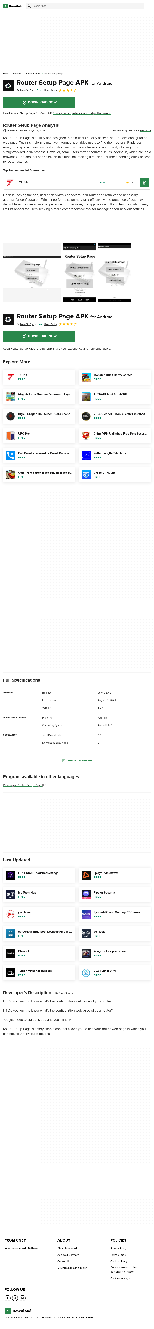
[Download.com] (13, 6)
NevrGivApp (66, 993)
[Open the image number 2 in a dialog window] (114, 272)
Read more (145, 130)
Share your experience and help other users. (82, 113)
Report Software (80, 760)
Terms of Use (118, 1255)
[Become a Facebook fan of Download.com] (8, 1298)
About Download (67, 1248)
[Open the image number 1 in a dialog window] (79, 272)
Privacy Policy (118, 1248)
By (25, 90)
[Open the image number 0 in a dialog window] (32, 272)
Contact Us (63, 1261)
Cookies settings (120, 1278)
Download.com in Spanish (72, 1268)
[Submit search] (29, 6)
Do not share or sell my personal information (124, 1270)
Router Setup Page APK (65, 83)
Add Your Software (68, 1255)
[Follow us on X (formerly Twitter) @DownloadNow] (15, 1298)
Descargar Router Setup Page (22, 785)
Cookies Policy (118, 1261)
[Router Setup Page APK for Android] (8, 85)
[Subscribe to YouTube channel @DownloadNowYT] (23, 1298)
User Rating (51, 90)
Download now (42, 102)
